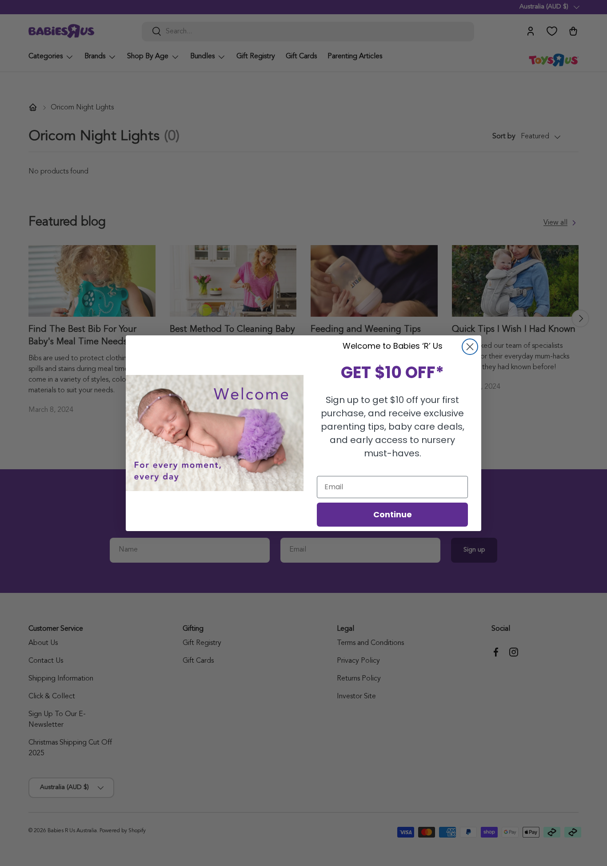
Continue (392, 514)
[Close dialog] (470, 346)
